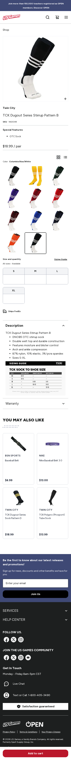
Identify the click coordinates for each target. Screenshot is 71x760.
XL (13, 290)
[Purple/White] (13, 198)
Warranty (12, 403)
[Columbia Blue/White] (35, 243)
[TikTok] (28, 657)
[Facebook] (6, 639)
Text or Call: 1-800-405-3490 (31, 695)
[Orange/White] (13, 243)
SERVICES (10, 611)
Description (14, 326)
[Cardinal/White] (35, 198)
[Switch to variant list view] (65, 157)
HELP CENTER (14, 620)
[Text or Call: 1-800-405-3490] (6, 695)
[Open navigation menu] (65, 17)
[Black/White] (13, 176)
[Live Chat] (6, 683)
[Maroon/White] (13, 220)
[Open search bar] (47, 17)
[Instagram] (20, 639)
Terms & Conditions (28, 732)
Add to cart (35, 753)
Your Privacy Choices (51, 732)
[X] (13, 639)
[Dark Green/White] (57, 176)
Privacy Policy (9, 732)
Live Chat (19, 683)
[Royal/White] (35, 220)
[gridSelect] (58, 157)
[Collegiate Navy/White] (57, 220)
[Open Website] (35, 724)
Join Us (35, 594)
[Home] (11, 17)
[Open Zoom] (65, 99)
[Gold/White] (35, 176)
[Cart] (57, 17)
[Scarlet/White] (57, 198)
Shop (6, 29)
